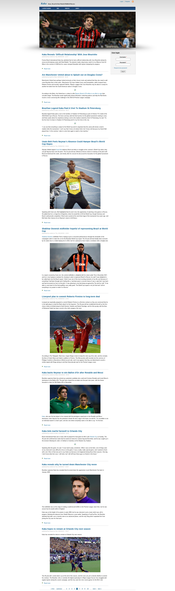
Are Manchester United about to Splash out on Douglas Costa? (72, 75)
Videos (67, 8)
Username (123, 57)
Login (121, 1)
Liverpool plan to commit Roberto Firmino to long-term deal (71, 296)
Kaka (44, 3)
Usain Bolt (59, 149)
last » (99, 589)
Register (127, 1)
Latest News (46, 8)
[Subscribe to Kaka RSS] (133, 2)
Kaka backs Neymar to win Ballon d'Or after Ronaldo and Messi (72, 373)
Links (77, 8)
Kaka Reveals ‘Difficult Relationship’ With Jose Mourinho (69, 54)
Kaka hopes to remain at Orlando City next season (66, 529)
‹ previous (59, 589)
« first (52, 589)
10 (88, 589)
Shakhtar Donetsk (47, 236)
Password (123, 62)
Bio (58, 8)
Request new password (120, 68)
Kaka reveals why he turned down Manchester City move (69, 464)
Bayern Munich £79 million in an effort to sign (88, 93)
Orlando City (93, 436)
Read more (47, 69)
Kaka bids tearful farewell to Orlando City (62, 431)
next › (94, 589)
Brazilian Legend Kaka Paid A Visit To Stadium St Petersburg (71, 108)
